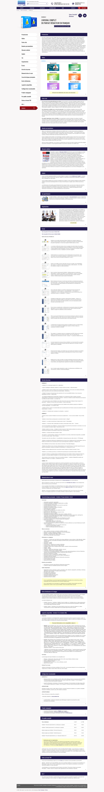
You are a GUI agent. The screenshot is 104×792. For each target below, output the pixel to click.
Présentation (25, 35)
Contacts (73, 8)
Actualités (42, 8)
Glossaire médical (26, 50)
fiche (61, 760)
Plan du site (36, 785)
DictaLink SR (69, 786)
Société (21, 8)
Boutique (84, 8)
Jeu (22, 58)
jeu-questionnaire (73, 196)
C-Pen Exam (74, 786)
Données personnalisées (27, 46)
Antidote (43, 60)
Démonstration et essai (27, 73)
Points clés (24, 42)
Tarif (63, 8)
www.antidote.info (55, 696)
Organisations (25, 62)
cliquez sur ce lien (69, 487)
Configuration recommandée (28, 89)
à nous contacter (59, 745)
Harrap (85, 786)
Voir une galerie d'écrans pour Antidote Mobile (51, 234)
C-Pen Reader (80, 786)
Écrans (23, 65)
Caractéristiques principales (28, 77)
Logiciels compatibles (27, 85)
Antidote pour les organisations (80, 785)
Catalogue (32, 8)
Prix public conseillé (26, 96)
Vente (68, 785)
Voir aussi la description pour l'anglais (62, 26)
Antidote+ (60, 710)
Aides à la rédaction (24, 10)
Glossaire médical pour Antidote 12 (61, 711)
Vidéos (23, 38)
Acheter (23, 108)
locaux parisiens (66, 480)
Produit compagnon (26, 93)
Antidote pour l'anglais (76, 176)
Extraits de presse (26, 69)
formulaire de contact (71, 482)
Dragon (64, 786)
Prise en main (64, 785)
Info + (23, 104)
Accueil (18, 10)
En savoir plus (73, 222)
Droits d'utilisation (26, 81)
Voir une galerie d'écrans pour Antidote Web (50, 231)
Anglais (23, 54)
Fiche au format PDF (26, 100)
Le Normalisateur (68, 712)
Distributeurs (53, 8)
